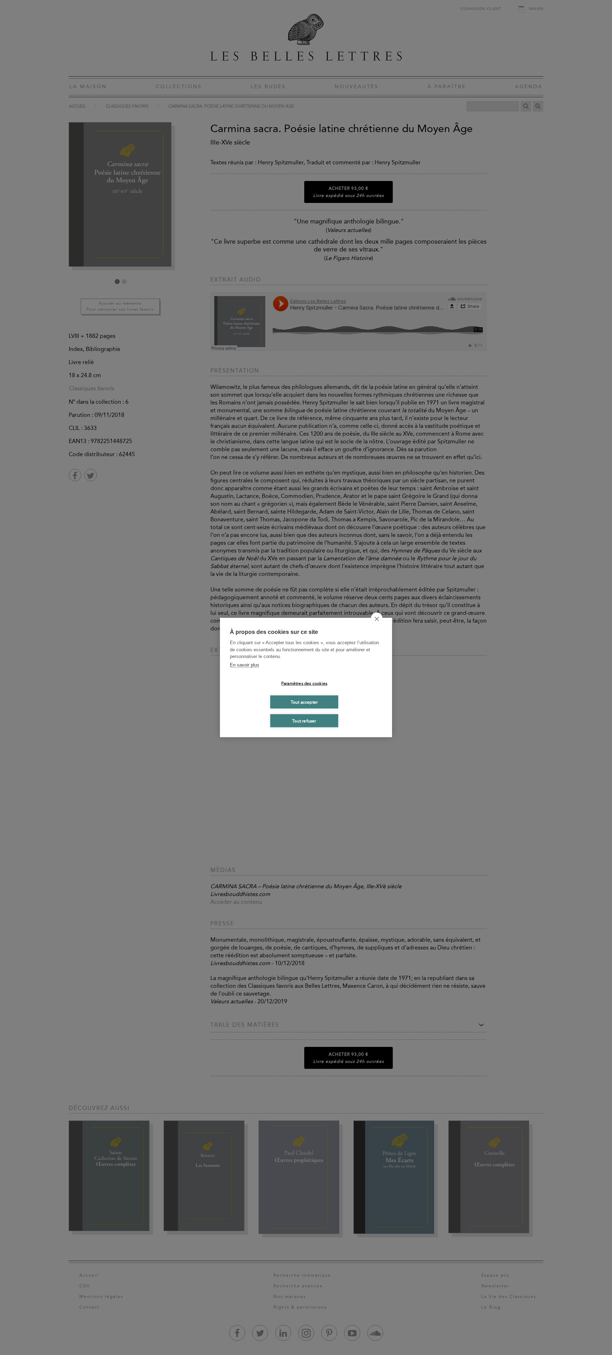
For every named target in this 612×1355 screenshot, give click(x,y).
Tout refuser (304, 720)
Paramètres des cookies (304, 683)
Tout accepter (304, 701)
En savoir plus (244, 664)
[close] (376, 619)
